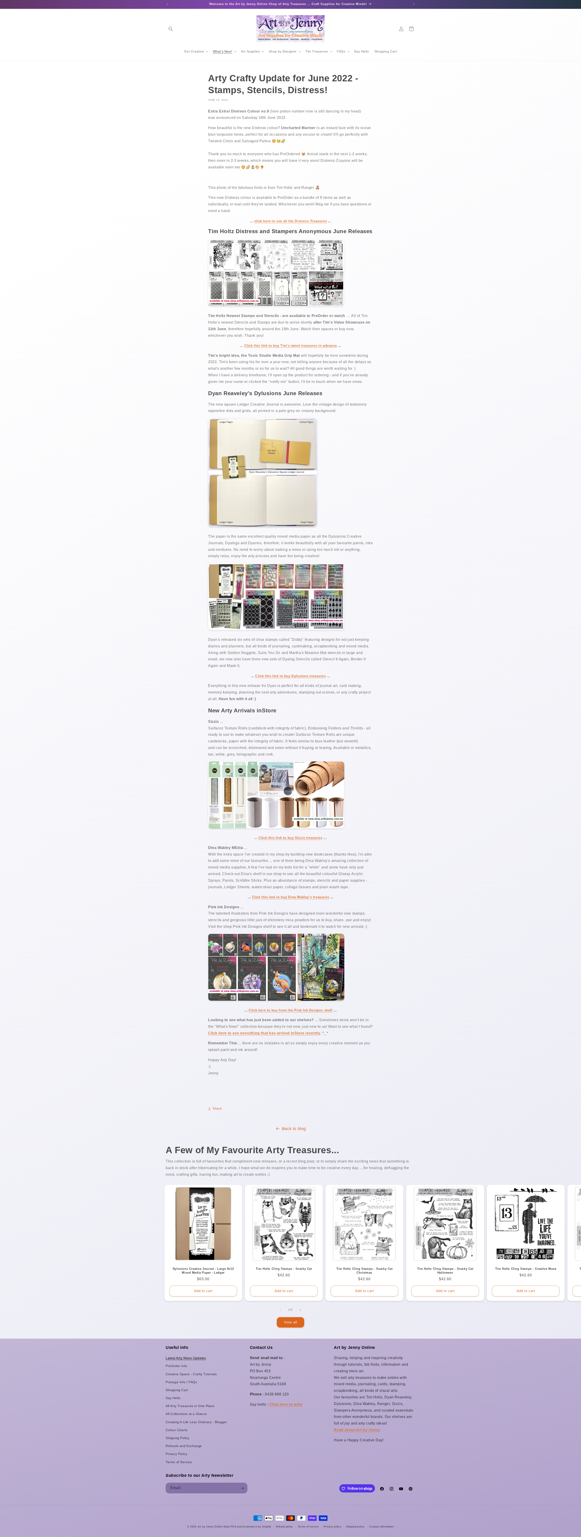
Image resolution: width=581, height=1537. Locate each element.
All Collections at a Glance (186, 1414)
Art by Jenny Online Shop (214, 1526)
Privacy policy (332, 1526)
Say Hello (173, 1398)
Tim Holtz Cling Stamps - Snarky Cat (284, 1268)
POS (233, 1526)
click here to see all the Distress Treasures (290, 221)
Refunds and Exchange (184, 1446)
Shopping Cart (177, 1390)
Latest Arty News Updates (186, 1358)
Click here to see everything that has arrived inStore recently (264, 1033)
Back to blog (294, 1128)
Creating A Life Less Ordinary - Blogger (196, 1422)
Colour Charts (176, 1430)
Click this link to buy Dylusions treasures (290, 676)
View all (290, 1322)
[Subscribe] (242, 1488)
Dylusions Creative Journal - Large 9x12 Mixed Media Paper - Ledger (203, 1270)
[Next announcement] (414, 4)
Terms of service (308, 1526)
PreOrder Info (176, 1366)
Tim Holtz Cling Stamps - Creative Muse (525, 1268)
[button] (171, 29)
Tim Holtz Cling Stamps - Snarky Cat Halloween (445, 1270)
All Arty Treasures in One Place (190, 1406)
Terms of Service (179, 1462)
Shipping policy (355, 1526)
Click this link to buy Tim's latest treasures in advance (290, 345)
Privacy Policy (176, 1454)
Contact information (381, 1526)
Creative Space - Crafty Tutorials (191, 1374)
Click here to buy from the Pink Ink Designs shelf (290, 1010)
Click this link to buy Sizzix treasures (290, 838)
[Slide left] (281, 1310)
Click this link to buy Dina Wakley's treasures (290, 897)
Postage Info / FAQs (181, 1382)
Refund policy (284, 1526)
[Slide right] (300, 1310)
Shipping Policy (178, 1438)
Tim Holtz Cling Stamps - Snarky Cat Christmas (364, 1270)
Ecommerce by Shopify (256, 1526)
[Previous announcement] (167, 4)
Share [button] (217, 1108)
